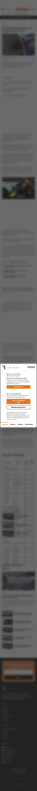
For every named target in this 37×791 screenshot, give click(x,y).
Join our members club (18, 401)
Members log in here (18, 407)
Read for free (18, 387)
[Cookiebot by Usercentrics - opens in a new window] (27, 367)
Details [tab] (20, 424)
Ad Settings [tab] (29, 424)
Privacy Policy (13, 419)
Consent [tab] (5, 424)
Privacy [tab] (12, 424)
